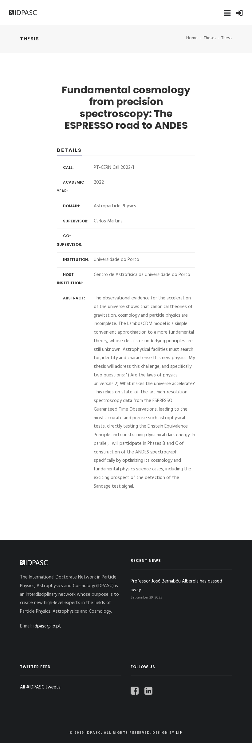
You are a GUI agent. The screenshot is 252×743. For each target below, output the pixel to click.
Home (192, 38)
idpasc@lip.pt (47, 626)
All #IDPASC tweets (40, 687)
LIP (179, 733)
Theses (210, 38)
